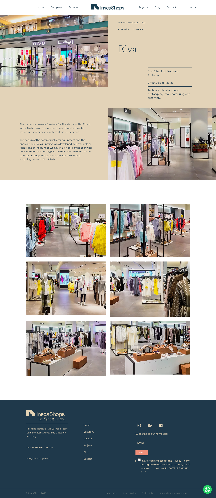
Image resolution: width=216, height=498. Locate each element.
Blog (157, 7)
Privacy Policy (181, 460)
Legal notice (111, 493)
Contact (171, 7)
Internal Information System (173, 493)
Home (40, 7)
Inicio (121, 22)
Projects (143, 7)
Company (56, 7)
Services (73, 7)
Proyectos (132, 22)
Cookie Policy (148, 493)
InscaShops (42, 147)
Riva (64, 124)
